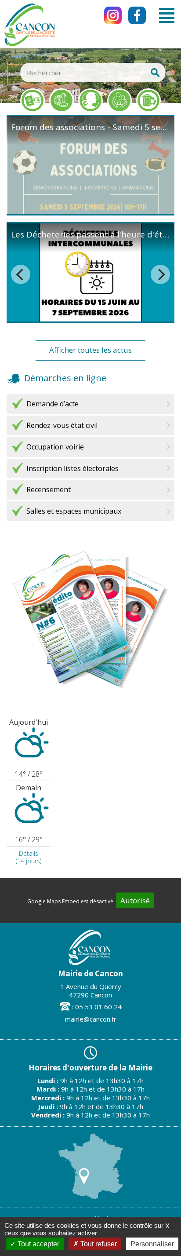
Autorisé (135, 900)
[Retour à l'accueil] (29, 45)
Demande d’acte (52, 404)
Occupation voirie (55, 447)
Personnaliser (152, 1244)
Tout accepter (37, 1244)
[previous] (20, 274)
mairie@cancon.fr (90, 1019)
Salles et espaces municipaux (73, 511)
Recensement (48, 489)
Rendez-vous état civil (62, 425)
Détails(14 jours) (28, 857)
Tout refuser (98, 1244)
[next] (160, 274)
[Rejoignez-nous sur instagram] (113, 15)
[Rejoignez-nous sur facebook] (137, 15)
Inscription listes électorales (72, 468)
